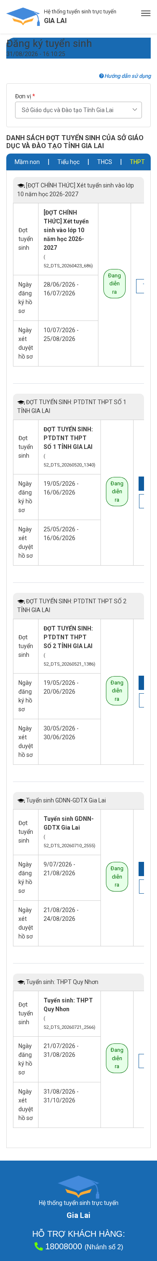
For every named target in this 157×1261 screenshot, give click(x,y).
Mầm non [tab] (27, 162)
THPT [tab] (137, 162)
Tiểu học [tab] (68, 162)
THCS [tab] (104, 162)
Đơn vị (25, 96)
